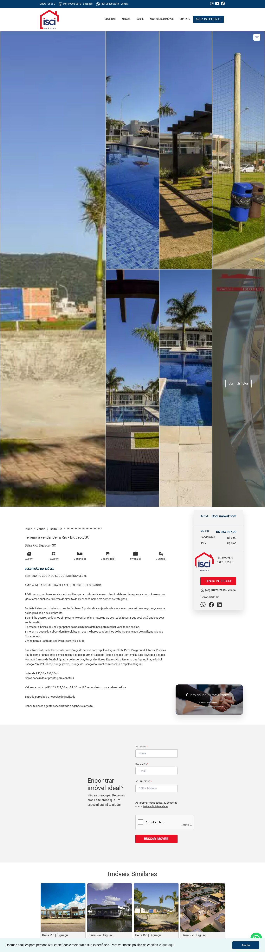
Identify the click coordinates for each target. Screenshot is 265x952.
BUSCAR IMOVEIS (156, 839)
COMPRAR (110, 19)
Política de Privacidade (155, 806)
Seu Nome (141, 746)
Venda (41, 529)
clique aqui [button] (166, 945)
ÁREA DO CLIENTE (208, 19)
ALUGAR (126, 19)
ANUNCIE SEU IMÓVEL (161, 19)
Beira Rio (56, 529)
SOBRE (140, 19)
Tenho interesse (218, 581)
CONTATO (185, 19)
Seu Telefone (143, 781)
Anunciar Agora (208, 702)
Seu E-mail (141, 764)
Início (28, 529)
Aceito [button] (246, 945)
